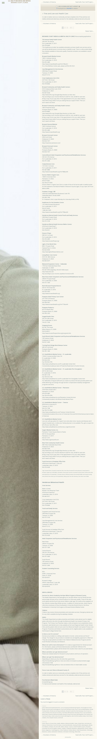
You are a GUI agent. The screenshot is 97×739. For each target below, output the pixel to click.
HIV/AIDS (79, 725)
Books (86, 728)
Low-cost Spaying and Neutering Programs (70, 707)
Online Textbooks (64, 730)
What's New (77, 731)
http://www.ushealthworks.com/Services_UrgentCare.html (58, 427)
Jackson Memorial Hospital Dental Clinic (51, 707)
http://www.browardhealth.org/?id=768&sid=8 (55, 172)
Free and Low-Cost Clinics (56, 712)
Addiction (63, 723)
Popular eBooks (72, 730)
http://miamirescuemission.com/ (51, 143)
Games (49, 731)
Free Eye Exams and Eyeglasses (53, 709)
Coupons (71, 726)
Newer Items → (89, 31)
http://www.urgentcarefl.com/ (50, 440)
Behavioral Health (69, 723)
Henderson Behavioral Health (55, 714)
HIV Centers (59, 725)
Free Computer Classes (52, 717)
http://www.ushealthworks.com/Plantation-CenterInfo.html (59, 397)
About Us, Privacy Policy (51, 723)
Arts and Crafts (57, 726)
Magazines (48, 730)
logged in (50, 702)
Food (54, 725)
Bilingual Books (81, 728)
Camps (76, 723)
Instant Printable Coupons (79, 726)
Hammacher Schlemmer (57, 731)
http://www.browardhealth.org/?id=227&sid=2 (55, 64)
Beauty (66, 726)
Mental (90, 725)
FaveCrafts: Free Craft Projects (84, 2)
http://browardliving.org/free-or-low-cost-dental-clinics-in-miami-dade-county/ (64, 665)
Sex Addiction (45, 726)
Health (58, 723)
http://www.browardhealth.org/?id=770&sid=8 (55, 212)
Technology (89, 730)
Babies (62, 726)
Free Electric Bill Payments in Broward (70, 712)
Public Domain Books (81, 730)
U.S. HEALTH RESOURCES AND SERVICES (19, 1)
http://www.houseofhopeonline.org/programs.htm (56, 333)
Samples (64, 728)
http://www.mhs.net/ (48, 272)
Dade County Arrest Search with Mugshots (61, 716)
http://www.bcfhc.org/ (48, 95)
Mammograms (85, 725)
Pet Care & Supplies (52, 728)
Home (43, 723)
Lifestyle (51, 726)
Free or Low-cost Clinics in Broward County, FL (55, 670)
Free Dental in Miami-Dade (50, 680)
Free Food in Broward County (67, 709)
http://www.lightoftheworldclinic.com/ (52, 252)
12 (70, 27)
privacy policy (68, 737)
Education (88, 726)
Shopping (68, 728)
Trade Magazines (55, 730)
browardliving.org (47, 682)
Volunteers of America (49, 2)
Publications (74, 728)
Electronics (44, 731)
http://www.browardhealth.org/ (51, 132)
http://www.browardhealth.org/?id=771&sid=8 (55, 304)
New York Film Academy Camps (79, 716)
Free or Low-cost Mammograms (82, 709)
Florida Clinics (50, 725)
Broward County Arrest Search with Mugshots (73, 714)
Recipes (59, 728)
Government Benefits (67, 725)
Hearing (74, 725)
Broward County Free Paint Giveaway (74, 711)
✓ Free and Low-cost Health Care (55, 13)
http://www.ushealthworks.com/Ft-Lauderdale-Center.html (58, 364)
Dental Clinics (81, 723)
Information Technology (68, 731)
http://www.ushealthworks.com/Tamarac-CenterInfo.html (58, 412)
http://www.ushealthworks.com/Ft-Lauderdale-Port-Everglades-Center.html (63, 379)
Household (44, 728)
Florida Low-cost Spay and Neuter (57, 711)
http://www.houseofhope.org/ (50, 241)
